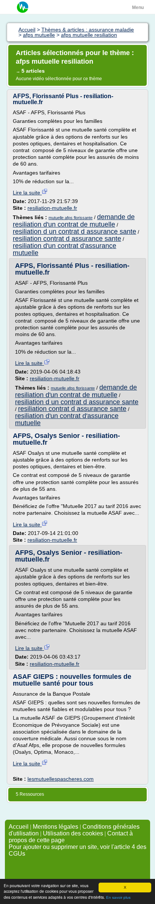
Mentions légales (55, 826)
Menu (138, 7)
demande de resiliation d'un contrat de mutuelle (74, 220)
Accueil (19, 826)
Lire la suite (27, 193)
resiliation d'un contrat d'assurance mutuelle (64, 249)
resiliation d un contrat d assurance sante (74, 231)
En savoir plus (118, 897)
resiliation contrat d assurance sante (67, 238)
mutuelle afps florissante (71, 217)
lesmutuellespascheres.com (60, 779)
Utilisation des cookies (73, 833)
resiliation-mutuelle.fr (52, 208)
